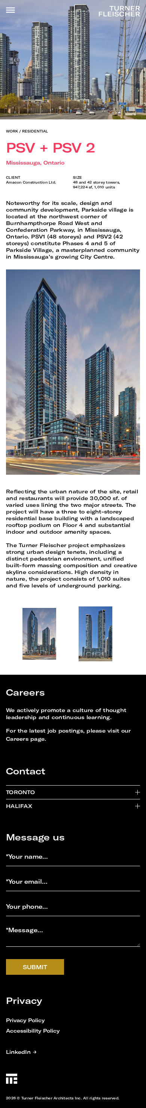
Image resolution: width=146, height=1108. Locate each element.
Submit (35, 967)
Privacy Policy (25, 1020)
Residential (35, 131)
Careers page (25, 739)
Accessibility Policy (33, 1030)
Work (12, 131)
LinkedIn (21, 1052)
